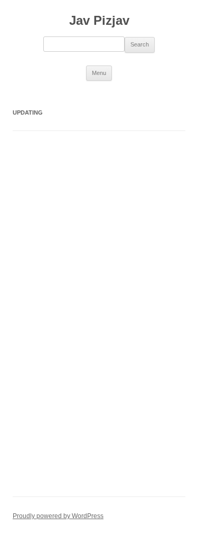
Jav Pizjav (99, 20)
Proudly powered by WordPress (58, 516)
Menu (99, 73)
